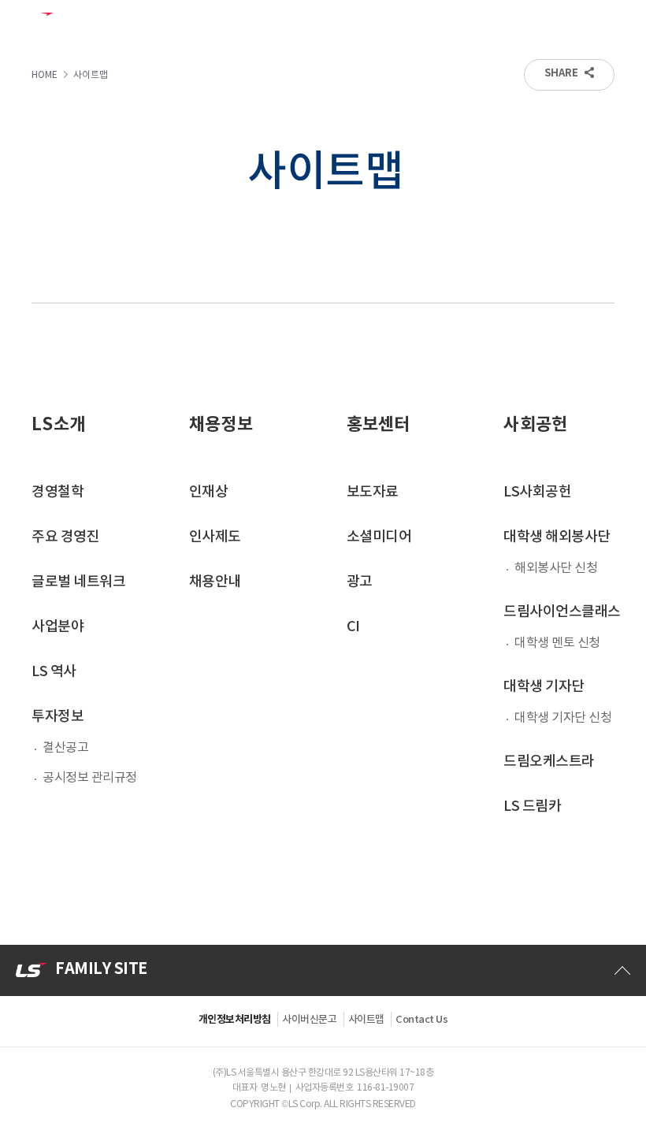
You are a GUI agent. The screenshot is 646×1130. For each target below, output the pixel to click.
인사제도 (215, 537)
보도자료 (373, 492)
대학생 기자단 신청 (562, 718)
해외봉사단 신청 (555, 568)
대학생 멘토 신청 (557, 643)
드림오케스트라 (549, 761)
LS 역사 (54, 672)
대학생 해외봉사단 (557, 537)
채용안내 (215, 582)
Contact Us (421, 1019)
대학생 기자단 (544, 686)
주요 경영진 (65, 537)
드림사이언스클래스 (562, 612)
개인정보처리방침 (235, 1019)
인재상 (208, 492)
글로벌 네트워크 (78, 582)
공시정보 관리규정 (90, 778)
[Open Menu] (622, 22)
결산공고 (65, 748)
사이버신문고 (309, 1019)
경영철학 (58, 492)
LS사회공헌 (537, 492)
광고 (360, 582)
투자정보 (58, 716)
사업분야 (58, 627)
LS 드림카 (532, 806)
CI (353, 627)
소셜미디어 (379, 537)
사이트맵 (366, 1019)
